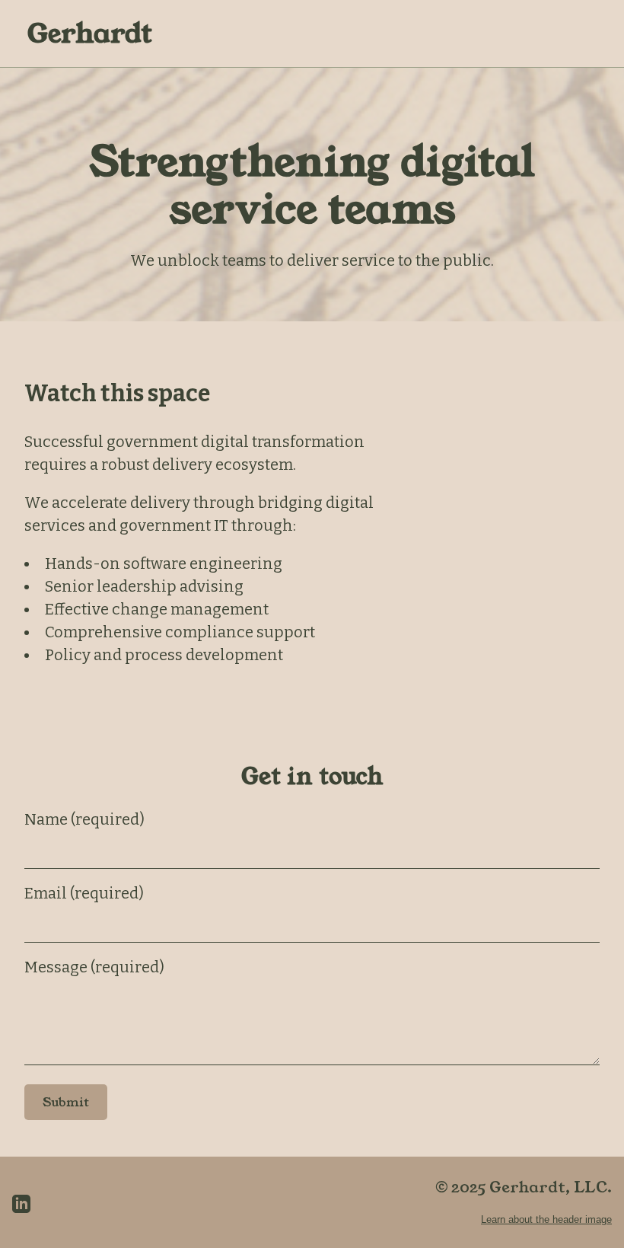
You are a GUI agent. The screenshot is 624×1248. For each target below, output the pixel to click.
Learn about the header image (546, 1219)
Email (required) (84, 893)
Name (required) (84, 819)
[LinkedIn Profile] (21, 1202)
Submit (66, 1102)
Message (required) (94, 967)
